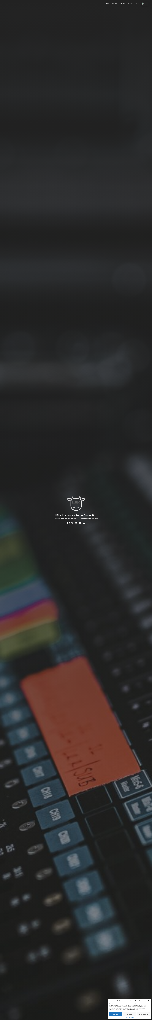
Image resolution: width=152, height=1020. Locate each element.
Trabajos (137, 3)
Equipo (130, 3)
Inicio (107, 3)
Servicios (122, 3)
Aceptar (115, 1014)
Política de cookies (129, 1017)
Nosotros (114, 3)
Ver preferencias (143, 1014)
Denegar (129, 1014)
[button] (149, 1001)
